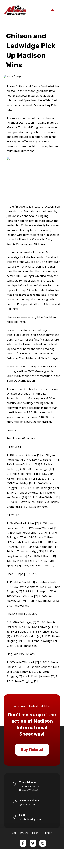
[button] (54, 10)
